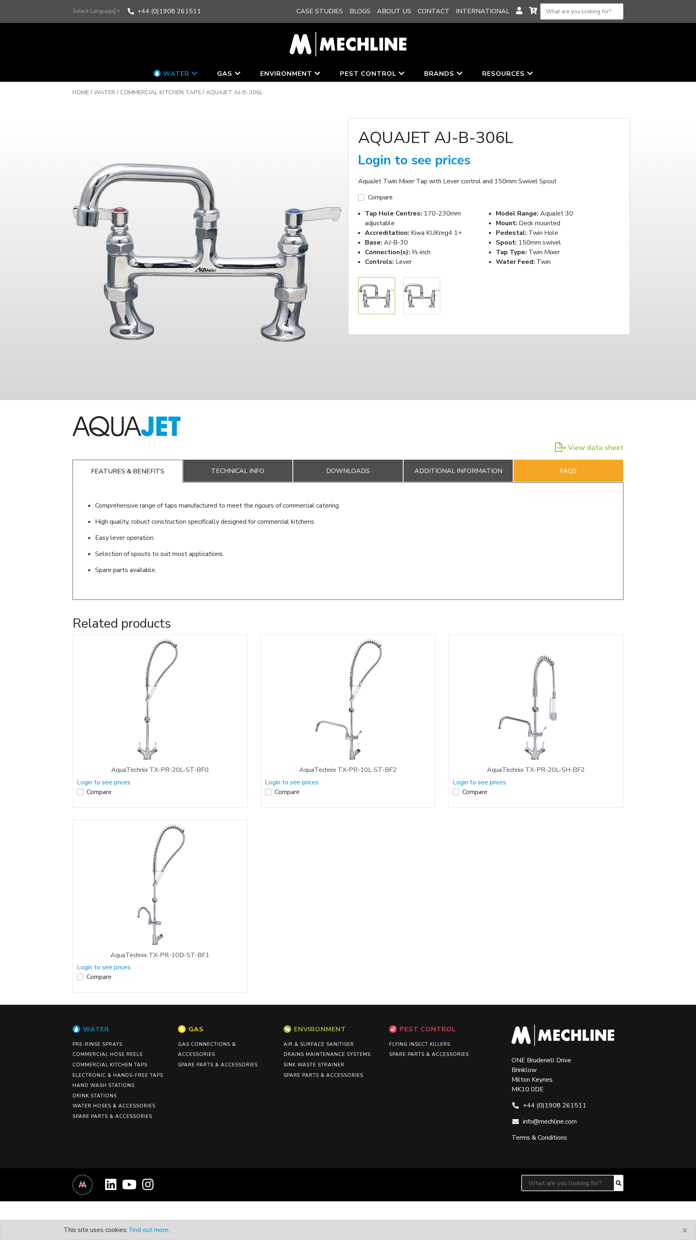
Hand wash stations (103, 1085)
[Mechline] (348, 43)
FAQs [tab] (568, 471)
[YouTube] (129, 1187)
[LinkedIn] (110, 1187)
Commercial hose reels (107, 1054)
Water (104, 92)
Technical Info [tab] (237, 471)
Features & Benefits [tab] (127, 471)
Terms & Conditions (539, 1137)
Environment (320, 1029)
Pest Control (428, 1029)
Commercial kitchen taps (160, 92)
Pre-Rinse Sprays (97, 1044)
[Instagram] (147, 1187)
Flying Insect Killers (419, 1044)
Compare (380, 197)
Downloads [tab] (348, 471)
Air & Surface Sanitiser (319, 1044)
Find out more (148, 1229)
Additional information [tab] (458, 471)
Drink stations (94, 1096)
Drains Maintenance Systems (327, 1054)
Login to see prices (414, 160)
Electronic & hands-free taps (117, 1075)
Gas (196, 1029)
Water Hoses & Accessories (113, 1106)
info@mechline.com (550, 1121)
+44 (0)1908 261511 (169, 11)
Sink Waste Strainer (314, 1065)
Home (80, 92)
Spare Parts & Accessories (112, 1116)
